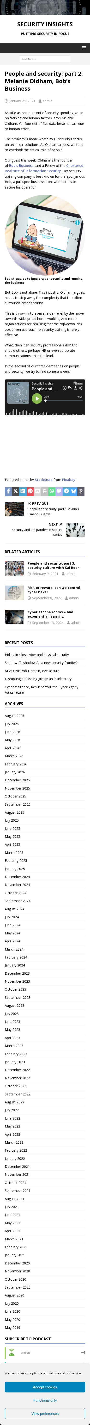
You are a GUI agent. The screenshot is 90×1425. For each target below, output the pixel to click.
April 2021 (12, 1231)
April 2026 (12, 748)
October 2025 (15, 796)
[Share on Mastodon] (59, 491)
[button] (83, 47)
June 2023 (12, 1021)
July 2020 (12, 1303)
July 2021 (12, 1206)
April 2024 (12, 941)
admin (47, 101)
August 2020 (14, 1295)
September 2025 (17, 804)
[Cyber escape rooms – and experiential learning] (14, 617)
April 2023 (12, 1037)
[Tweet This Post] (15, 491)
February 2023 (16, 1054)
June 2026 (12, 731)
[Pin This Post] (30, 491)
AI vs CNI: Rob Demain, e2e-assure (32, 671)
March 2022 (14, 1142)
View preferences (45, 1413)
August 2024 (14, 909)
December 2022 (17, 1069)
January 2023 (15, 1062)
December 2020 (17, 1263)
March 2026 (14, 756)
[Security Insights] (45, 12)
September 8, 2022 (47, 598)
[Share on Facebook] (8, 491)
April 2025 (12, 844)
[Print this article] (44, 491)
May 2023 (12, 1029)
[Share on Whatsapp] (51, 491)
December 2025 (17, 780)
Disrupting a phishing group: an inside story (38, 678)
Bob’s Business (21, 165)
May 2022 (12, 1126)
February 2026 (16, 764)
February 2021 (16, 1247)
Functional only (45, 1400)
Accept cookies (45, 1387)
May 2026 (12, 739)
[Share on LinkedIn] (22, 491)
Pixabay (68, 479)
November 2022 (17, 1078)
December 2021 (17, 1166)
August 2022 (14, 1102)
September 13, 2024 (48, 622)
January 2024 (15, 965)
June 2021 (12, 1214)
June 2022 (12, 1118)
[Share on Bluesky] (73, 491)
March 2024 (14, 949)
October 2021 (15, 1182)
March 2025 (14, 852)
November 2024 (17, 884)
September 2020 (17, 1287)
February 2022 (16, 1150)
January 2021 (15, 1255)
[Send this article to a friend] (37, 491)
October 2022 (15, 1086)
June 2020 (12, 1311)
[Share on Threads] (80, 491)
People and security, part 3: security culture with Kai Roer (53, 565)
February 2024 (16, 957)
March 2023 (14, 1045)
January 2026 (15, 772)
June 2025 (12, 828)
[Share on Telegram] (66, 491)
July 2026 (12, 724)
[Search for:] (45, 58)
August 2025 (14, 812)
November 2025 (17, 788)
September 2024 (17, 900)
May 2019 (12, 1327)
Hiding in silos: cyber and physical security (37, 654)
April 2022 (12, 1134)
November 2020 (17, 1271)
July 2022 (12, 1110)
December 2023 (17, 973)
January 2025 (15, 868)
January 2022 (15, 1158)
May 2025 (12, 836)
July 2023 (12, 1013)
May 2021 (12, 1223)
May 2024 (12, 933)
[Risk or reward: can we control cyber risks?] (14, 593)
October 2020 (15, 1279)
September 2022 (17, 1094)
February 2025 (16, 860)
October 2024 (15, 893)
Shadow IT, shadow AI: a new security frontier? (41, 662)
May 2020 (12, 1319)
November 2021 (17, 1174)
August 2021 (14, 1198)
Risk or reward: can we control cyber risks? (54, 589)
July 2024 (12, 917)
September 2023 (17, 997)
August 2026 (14, 715)
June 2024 (12, 925)
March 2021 (14, 1239)
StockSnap (44, 479)
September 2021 (17, 1190)
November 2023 (17, 981)
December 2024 (17, 876)
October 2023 (15, 989)
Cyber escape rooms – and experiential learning (50, 614)
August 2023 (14, 1005)
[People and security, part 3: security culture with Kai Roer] (14, 568)
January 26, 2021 (22, 101)
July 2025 (12, 820)
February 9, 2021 (45, 573)
